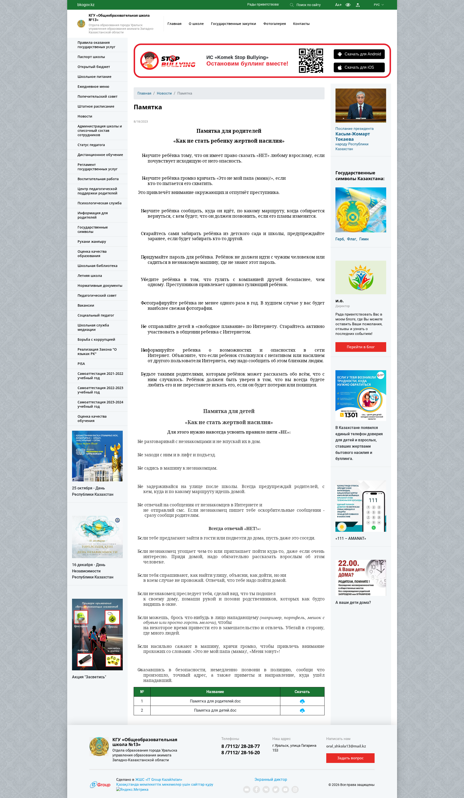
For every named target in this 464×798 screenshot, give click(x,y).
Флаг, (352, 239)
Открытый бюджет (94, 66)
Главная (174, 23)
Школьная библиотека (97, 265)
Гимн (364, 239)
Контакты (301, 23)
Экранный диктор (270, 779)
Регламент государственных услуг (97, 166)
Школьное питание (94, 76)
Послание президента (354, 128)
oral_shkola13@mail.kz (346, 746)
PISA (81, 363)
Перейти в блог (361, 346)
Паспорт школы (91, 56)
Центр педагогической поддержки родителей (97, 190)
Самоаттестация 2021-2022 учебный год (100, 375)
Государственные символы (93, 229)
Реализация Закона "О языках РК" (97, 351)
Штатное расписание (96, 106)
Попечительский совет (97, 96)
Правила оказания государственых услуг (96, 44)
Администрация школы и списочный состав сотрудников (100, 130)
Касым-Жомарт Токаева (352, 136)
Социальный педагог (96, 315)
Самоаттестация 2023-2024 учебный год (100, 404)
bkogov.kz (85, 4)
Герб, (340, 239)
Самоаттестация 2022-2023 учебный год (100, 389)
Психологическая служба (100, 203)
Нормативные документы (100, 285)
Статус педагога (91, 144)
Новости (85, 116)
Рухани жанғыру (92, 241)
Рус (377, 5)
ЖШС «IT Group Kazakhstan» (158, 779)
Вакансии (86, 305)
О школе (196, 23)
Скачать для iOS (359, 67)
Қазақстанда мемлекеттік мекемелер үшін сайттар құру (164, 784)
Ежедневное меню (93, 86)
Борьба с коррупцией (96, 339)
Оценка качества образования (92, 253)
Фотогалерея (274, 23)
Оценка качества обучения (92, 418)
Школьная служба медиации (93, 327)
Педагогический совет (97, 295)
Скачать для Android (363, 54)
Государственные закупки (233, 23)
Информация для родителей (93, 215)
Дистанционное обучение (100, 154)
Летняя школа (90, 275)
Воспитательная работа (98, 179)
